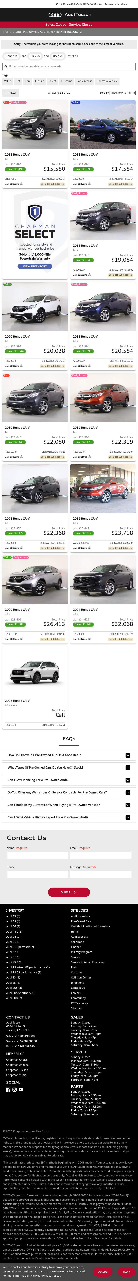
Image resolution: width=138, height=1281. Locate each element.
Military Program (81, 952)
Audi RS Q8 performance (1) (23, 972)
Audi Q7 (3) (13, 952)
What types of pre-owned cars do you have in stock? (45, 767)
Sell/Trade (77, 942)
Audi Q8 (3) (13, 957)
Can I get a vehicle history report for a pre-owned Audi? (48, 817)
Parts (74, 967)
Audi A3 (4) (13, 916)
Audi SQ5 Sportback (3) (21, 993)
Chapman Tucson (17, 1070)
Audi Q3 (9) (13, 937)
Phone (11, 867)
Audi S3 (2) (13, 977)
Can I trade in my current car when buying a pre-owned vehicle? (54, 805)
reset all (73, 56)
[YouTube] (21, 1089)
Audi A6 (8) (13, 926)
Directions (77, 983)
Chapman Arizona (17, 1065)
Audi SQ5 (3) (14, 988)
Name (18, 848)
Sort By (104, 93)
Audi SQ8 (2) (14, 998)
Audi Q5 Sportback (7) (20, 947)
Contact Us (78, 988)
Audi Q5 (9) (13, 942)
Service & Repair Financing (88, 962)
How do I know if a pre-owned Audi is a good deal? (44, 755)
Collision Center (81, 977)
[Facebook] (8, 1089)
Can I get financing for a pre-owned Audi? (38, 780)
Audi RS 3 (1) (14, 962)
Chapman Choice (17, 1060)
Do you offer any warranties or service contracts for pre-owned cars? (57, 792)
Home (7, 32)
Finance (76, 947)
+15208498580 (25, 1036)
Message (83, 867)
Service (75, 957)
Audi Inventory (80, 916)
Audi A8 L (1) (14, 932)
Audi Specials (79, 937)
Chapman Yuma (16, 1075)
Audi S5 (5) (13, 983)
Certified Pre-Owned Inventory (90, 926)
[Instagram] (14, 1089)
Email (81, 848)
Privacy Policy (79, 1003)
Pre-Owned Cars (81, 921)
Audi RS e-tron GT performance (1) (28, 967)
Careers (76, 993)
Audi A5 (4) (13, 921)
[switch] (134, 4)
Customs (76, 972)
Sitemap (76, 1008)
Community (78, 998)
